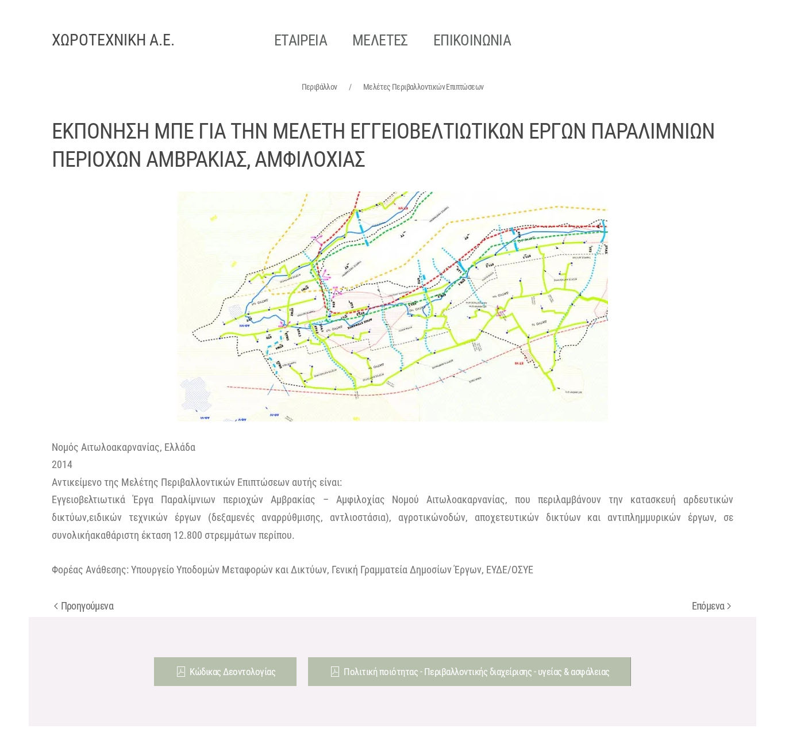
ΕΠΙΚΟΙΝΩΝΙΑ (472, 40)
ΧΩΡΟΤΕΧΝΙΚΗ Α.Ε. (113, 39)
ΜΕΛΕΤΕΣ (380, 40)
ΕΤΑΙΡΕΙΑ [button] (300, 40)
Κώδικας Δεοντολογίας (232, 671)
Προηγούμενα (87, 606)
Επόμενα (708, 606)
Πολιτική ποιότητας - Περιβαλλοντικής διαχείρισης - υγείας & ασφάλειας (477, 671)
